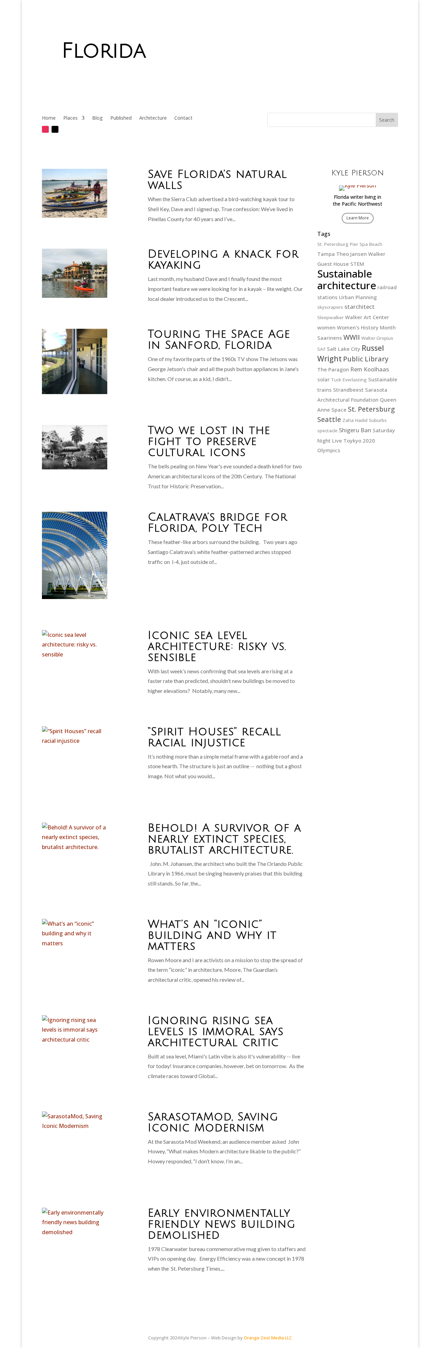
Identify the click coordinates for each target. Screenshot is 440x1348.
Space (338, 409)
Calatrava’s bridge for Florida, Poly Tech (217, 522)
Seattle (329, 419)
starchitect (359, 307)
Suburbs (378, 420)
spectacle (327, 430)
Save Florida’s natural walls (217, 179)
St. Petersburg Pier (337, 244)
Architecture (153, 118)
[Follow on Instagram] (45, 129)
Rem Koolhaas (369, 369)
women (326, 327)
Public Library (365, 358)
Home (49, 118)
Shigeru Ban (355, 430)
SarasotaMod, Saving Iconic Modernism (213, 1122)
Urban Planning (358, 297)
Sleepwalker (330, 317)
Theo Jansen (351, 253)
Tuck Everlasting (349, 380)
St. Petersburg (371, 409)
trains (324, 389)
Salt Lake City (343, 348)
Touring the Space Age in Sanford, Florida (219, 339)
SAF (321, 349)
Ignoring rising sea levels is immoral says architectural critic (216, 1031)
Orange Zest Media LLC (268, 1338)
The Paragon (333, 369)
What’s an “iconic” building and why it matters (212, 935)
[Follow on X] (55, 129)
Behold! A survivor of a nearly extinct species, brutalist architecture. (224, 839)
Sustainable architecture (346, 279)
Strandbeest (348, 389)
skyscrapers (330, 307)
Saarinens (329, 337)
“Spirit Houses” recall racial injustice (214, 737)
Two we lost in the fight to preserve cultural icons (209, 441)
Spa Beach (371, 244)
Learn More (357, 218)
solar (323, 379)
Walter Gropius (377, 338)
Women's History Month (366, 327)
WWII (351, 337)
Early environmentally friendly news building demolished (221, 1224)
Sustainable (382, 379)
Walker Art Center (367, 317)
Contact (183, 118)
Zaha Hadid (354, 420)
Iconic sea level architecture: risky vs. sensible (217, 646)
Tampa (326, 253)
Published (121, 118)
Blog (97, 118)
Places (70, 118)
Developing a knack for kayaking (223, 259)
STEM (357, 263)
